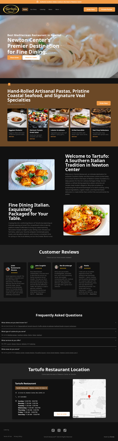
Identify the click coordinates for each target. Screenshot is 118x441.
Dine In (18, 344)
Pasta (34, 335)
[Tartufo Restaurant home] (11, 9)
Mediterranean (12, 335)
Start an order (62, 414)
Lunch (9, 344)
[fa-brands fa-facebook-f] (53, 430)
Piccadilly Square (40, 353)
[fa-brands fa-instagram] (59, 430)
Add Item (11, 136)
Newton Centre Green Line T (69, 353)
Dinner (14, 344)
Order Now (91, 9)
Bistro (30, 335)
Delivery (24, 344)
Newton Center (77, 2)
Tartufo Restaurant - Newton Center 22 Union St (31, 388)
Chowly (112, 437)
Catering (32, 344)
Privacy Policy (18, 436)
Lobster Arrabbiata (48, 326)
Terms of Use (8, 436)
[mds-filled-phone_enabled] (64, 430)
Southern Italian (23, 335)
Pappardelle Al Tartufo (25, 326)
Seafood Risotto (59, 326)
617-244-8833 (22, 397)
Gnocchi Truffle (37, 326)
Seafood (39, 335)
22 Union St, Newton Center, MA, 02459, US (31, 393)
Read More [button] (39, 294)
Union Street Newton (52, 353)
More (57, 9)
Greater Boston (29, 353)
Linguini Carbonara (70, 326)
